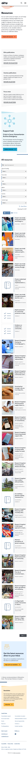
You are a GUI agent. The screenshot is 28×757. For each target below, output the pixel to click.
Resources (3, 723)
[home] (4, 3)
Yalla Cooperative (16, 752)
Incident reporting (18, 726)
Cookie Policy (17, 743)
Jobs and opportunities (19, 721)
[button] (25, 3)
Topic (2, 181)
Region (3, 187)
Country (3, 193)
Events (2, 721)
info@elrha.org (4, 733)
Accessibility (3, 743)
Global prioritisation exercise (21, 718)
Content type (4, 200)
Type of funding (5, 168)
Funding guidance (5, 726)
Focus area (4, 174)
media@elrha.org (4, 736)
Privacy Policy (10, 743)
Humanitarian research (6, 716)
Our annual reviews (5, 718)
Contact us (17, 723)
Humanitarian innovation (20, 716)
